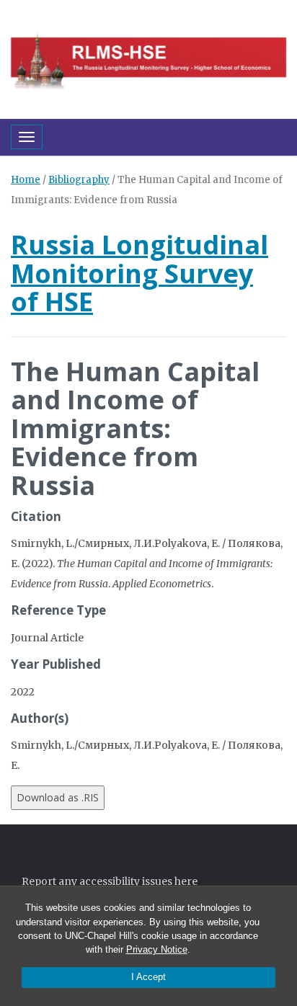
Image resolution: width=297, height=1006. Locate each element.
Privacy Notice (156, 949)
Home (25, 180)
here (186, 881)
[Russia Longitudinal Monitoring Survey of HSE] (148, 57)
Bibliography (79, 180)
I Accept (148, 976)
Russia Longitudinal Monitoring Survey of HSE (139, 273)
